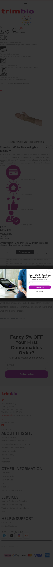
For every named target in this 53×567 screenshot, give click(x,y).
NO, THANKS (40, 291)
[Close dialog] (49, 271)
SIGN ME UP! (40, 287)
